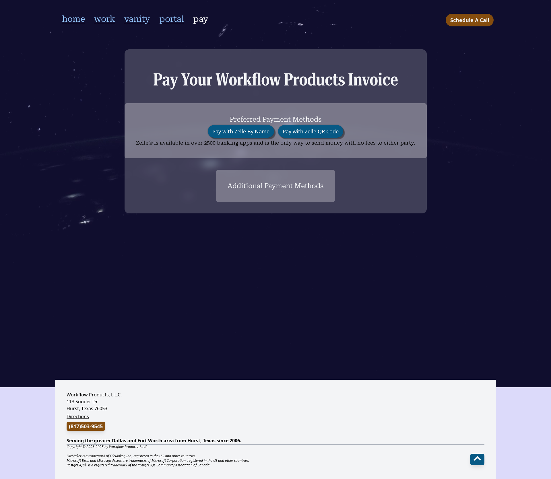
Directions (78, 416)
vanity (137, 19)
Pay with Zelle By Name (240, 131)
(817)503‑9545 (86, 426)
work (104, 19)
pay (200, 19)
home (73, 19)
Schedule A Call (469, 20)
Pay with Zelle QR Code (311, 131)
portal (171, 19)
